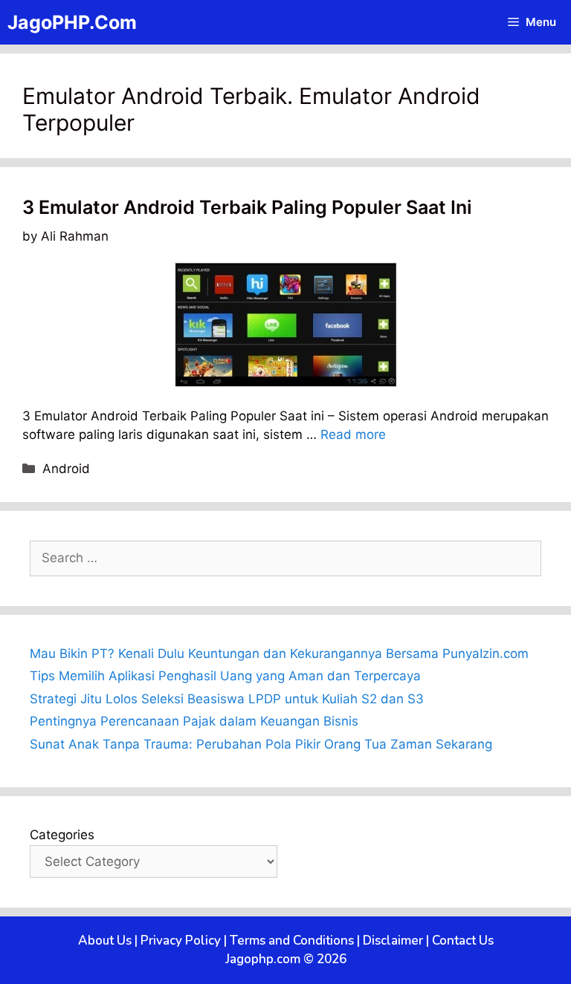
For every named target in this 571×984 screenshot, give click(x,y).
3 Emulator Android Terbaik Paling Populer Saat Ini (247, 207)
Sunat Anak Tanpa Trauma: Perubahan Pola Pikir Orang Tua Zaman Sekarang (261, 744)
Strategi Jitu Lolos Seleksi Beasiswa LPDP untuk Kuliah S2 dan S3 (227, 698)
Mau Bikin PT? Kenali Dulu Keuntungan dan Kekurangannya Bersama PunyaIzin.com (279, 653)
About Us (105, 940)
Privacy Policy (181, 940)
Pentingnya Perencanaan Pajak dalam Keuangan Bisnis (194, 721)
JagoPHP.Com (72, 22)
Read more (353, 434)
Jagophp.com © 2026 (285, 959)
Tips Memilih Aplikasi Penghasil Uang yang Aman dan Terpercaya (225, 675)
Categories (62, 834)
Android (66, 468)
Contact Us (463, 940)
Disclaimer (393, 940)
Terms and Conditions (292, 940)
